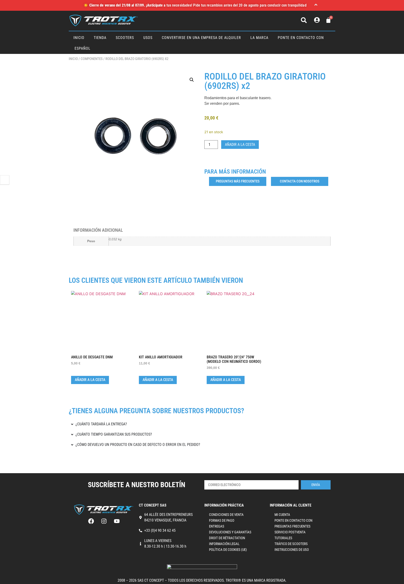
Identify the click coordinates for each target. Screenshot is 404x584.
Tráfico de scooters (291, 544)
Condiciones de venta (226, 515)
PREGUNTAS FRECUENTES (292, 526)
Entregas (216, 526)
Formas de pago (221, 520)
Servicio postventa (290, 532)
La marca (259, 37)
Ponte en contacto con (301, 37)
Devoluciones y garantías (230, 532)
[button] (316, 5)
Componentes (92, 59)
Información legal (224, 544)
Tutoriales (283, 538)
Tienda (100, 37)
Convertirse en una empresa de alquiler (201, 37)
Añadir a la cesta (240, 144)
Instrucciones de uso (291, 550)
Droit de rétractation (227, 538)
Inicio (78, 37)
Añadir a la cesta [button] (90, 380)
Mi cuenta (282, 515)
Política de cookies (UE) (228, 550)
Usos (147, 37)
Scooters (125, 37)
